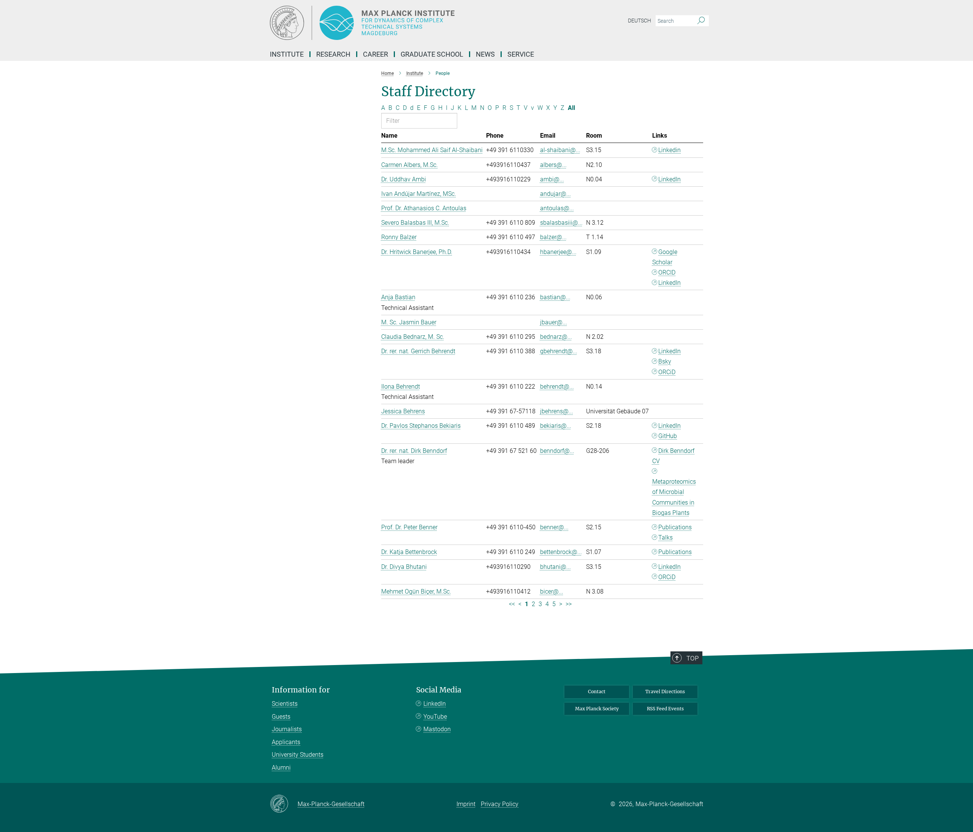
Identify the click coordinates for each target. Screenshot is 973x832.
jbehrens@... (556, 411)
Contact (596, 691)
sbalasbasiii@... (561, 222)
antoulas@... (557, 208)
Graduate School (432, 54)
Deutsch (639, 20)
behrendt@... (557, 386)
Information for (301, 690)
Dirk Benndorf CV (673, 456)
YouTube (435, 716)
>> (569, 604)
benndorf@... (557, 450)
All (571, 107)
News (485, 54)
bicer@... (551, 591)
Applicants (286, 742)
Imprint (465, 804)
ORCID (666, 272)
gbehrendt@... (558, 351)
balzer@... (553, 237)
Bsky (664, 361)
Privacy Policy (499, 804)
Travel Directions (665, 691)
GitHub (667, 436)
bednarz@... (556, 336)
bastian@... (555, 297)
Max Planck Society (597, 708)
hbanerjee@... (558, 252)
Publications (675, 527)
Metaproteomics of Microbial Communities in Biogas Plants (674, 497)
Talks (665, 537)
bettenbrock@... (561, 552)
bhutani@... (555, 566)
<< (512, 604)
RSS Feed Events (665, 708)
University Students (297, 754)
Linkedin (669, 150)
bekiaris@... (555, 425)
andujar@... (555, 193)
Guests (281, 716)
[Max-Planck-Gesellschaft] (284, 804)
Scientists (285, 703)
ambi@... (552, 179)
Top (692, 658)
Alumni (281, 767)
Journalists (287, 729)
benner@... (554, 527)
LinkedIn (669, 179)
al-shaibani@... (560, 150)
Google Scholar (665, 257)
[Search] (701, 21)
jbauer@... (553, 322)
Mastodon (437, 729)
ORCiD (666, 372)
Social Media (438, 690)
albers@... (553, 164)
